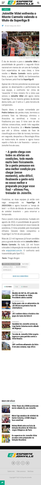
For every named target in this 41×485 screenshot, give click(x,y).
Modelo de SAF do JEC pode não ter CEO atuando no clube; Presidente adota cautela (25, 295)
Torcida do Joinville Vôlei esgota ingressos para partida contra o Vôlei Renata (25, 336)
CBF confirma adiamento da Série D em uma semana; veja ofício (25, 345)
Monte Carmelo (21, 267)
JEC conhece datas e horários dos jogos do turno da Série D (25, 314)
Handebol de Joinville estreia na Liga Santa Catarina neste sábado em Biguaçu (25, 326)
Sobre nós (11, 471)
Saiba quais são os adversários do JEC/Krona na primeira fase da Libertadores (25, 305)
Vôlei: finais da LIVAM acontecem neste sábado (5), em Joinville (25, 407)
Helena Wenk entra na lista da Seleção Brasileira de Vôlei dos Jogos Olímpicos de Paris (24, 427)
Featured (25, 264)
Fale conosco (21, 471)
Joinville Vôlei (8, 267)
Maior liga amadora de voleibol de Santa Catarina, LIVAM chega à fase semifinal (25, 418)
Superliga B (7, 270)
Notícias (30, 471)
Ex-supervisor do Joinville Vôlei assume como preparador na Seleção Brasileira (24, 437)
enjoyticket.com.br (14, 250)
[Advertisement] (20, 375)
